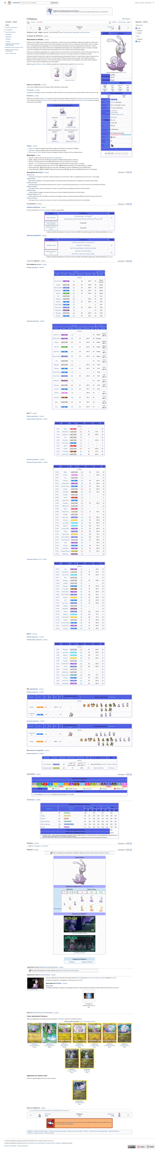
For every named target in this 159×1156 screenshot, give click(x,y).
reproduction (33, 689)
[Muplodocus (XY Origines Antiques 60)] (79, 1090)
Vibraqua (58, 301)
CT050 (57, 500)
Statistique (49, 808)
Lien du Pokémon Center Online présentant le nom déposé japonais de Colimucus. (49, 1110)
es (75, 161)
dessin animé (45, 974)
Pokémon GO (30, 175)
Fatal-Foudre (65, 534)
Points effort (106, 122)
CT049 (57, 497)
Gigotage (58, 299)
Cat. (45, 697)
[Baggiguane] (97, 704)
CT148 (57, 528)
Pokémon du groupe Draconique (57, 1131)
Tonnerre (65, 520)
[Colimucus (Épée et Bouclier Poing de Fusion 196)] (79, 1033)
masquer (15, 21)
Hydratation (115, 112)
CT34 (58, 445)
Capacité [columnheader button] (64, 423)
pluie (89, 98)
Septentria (120, 89)
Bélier (56, 402)
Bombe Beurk (65, 528)
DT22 (57, 663)
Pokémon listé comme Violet (74, 1131)
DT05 (57, 652)
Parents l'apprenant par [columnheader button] (70, 697)
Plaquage (58, 313)
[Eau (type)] (66, 290)
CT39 (58, 448)
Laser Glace (65, 523)
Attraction (65, 440)
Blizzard (65, 525)
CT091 (57, 608)
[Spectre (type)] (66, 310)
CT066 (57, 503)
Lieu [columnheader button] (98, 757)
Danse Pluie (58, 304)
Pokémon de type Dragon (41, 1131)
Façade (65, 448)
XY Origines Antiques (124, 1045)
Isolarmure (104, 89)
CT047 (57, 494)
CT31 (58, 440)
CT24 (58, 434)
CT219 (57, 551)
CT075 (57, 603)
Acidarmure (56, 334)
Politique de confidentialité (10, 1145)
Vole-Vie (58, 293)
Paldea (112, 89)
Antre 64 (86, 219)
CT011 (57, 480)
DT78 (57, 683)
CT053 (57, 591)
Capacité (75, 271)
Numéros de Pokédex (113, 82)
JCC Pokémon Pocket (89, 1021)
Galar (128, 85)
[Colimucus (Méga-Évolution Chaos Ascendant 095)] (49, 1033)
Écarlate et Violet (51, 245)
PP (94, 274)
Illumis (127, 89)
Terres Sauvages (79, 216)
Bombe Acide (58, 281)
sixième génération (85, 32)
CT (30, 413)
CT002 (57, 475)
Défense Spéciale (45, 824)
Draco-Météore (65, 537)
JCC (81, 1021)
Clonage (65, 514)
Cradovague (65, 548)
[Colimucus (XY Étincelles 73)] (87, 1058)
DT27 (57, 672)
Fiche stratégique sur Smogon (39, 846)
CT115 (57, 517)
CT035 (57, 492)
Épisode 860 (49, 985)
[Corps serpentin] (112, 145)
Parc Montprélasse (86, 251)
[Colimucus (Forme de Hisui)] (105, 734)
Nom (57, 274)
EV (117, 835)
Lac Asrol (74, 242)
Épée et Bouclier (51, 217)
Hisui (29, 100)
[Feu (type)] (73, 445)
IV (87, 835)
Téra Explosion (65, 539)
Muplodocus (111, 27)
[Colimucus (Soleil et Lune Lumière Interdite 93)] (94, 1033)
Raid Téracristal (74, 248)
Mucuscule (48, 27)
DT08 (57, 658)
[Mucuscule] (63, 110)
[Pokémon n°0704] (40, 27)
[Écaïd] (106, 709)
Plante (68, 794)
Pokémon (113, 102)
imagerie (92, 853)
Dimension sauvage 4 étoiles (86, 253)
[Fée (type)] (64, 392)
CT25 (58, 437)
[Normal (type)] (66, 284)
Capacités (30, 260)
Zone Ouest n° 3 (82, 242)
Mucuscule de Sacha (93, 977)
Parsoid (52, 1140)
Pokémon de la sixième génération (99, 1131)
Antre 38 (81, 219)
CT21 (58, 429)
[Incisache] (110, 704)
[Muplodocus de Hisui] (71, 137)
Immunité (57, 788)
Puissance (81, 274)
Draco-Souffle (58, 287)
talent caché (120, 114)
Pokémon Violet (31, 190)
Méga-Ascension (64, 1045)
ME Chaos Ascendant (34, 1045)
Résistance (89, 788)
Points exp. (106, 125)
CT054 (57, 594)
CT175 (57, 542)
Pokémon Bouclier (32, 182)
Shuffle (108, 95)
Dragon (75, 32)
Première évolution (49, 1133)
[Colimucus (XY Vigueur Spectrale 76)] (72, 1058)
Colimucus (80, 27)
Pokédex (40, 172)
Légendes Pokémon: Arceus (38, 64)
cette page (110, 232)
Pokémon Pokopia (32, 198)
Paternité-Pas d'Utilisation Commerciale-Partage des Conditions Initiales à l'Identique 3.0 (42, 1143)
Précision (89, 274)
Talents (108, 112)
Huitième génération (33, 207)
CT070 (57, 506)
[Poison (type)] (66, 281)
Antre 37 (75, 219)
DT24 (57, 666)
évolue (101, 977)
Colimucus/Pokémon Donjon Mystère (69, 970)
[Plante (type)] (66, 293)
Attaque (43, 815)
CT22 (58, 431)
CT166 (57, 534)
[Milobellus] (71, 714)
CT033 (57, 580)
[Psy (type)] (73, 429)
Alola (112, 85)
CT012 (57, 572)
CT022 (57, 486)
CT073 (57, 600)
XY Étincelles (60, 1019)
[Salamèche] (84, 704)
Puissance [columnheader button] (88, 423)
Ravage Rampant (65, 551)
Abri (58, 296)
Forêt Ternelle (86, 245)
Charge (58, 284)
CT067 (57, 597)
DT (30, 634)
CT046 (57, 589)
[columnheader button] (58, 274)
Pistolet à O (58, 290)
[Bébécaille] (101, 709)
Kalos (105, 85)
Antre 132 (99, 219)
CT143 (57, 525)
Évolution (30, 96)
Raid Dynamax (68, 219)
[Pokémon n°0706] (119, 27)
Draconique (114, 117)
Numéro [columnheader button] (57, 423)
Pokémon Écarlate (32, 186)
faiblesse (122, 788)
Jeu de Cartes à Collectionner (42, 1012)
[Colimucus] (57, 72)
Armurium (112, 768)
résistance (74, 788)
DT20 (57, 660)
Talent (45, 794)
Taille (108, 105)
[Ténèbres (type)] (114, 784)
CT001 (57, 472)
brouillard (96, 98)
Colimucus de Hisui (79, 64)
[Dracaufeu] (93, 704)
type (71, 32)
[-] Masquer (79, 277)
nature (60, 836)
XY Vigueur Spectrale (72, 1071)
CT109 (57, 620)
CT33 (58, 443)
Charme (56, 392)
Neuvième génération (34, 235)
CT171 (57, 539)
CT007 (57, 477)
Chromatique (30, 90)
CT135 (57, 523)
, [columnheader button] (100, 274)
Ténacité (65, 494)
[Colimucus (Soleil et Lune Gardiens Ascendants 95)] (109, 1033)
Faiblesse (104, 788)
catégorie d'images (104, 853)
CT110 (57, 622)
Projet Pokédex (69, 1122)
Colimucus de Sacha (33, 989)
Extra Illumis (75, 253)
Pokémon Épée (31, 178)
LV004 (80, 980)
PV (41, 813)
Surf (56, 406)
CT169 (57, 537)
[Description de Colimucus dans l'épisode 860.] (89, 996)
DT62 (57, 680)
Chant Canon (65, 454)
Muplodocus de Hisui (82, 100)
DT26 (57, 669)
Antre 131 (92, 219)
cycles (114, 120)
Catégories (30, 1131)
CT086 (57, 511)
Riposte (32, 707)
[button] (5, 2)
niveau (39, 264)
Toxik (65, 542)
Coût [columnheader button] (111, 757)
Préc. (55, 697)
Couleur (107, 137)
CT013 (57, 483)
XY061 (78, 977)
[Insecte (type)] (74, 551)
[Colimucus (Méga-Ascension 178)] (64, 1033)
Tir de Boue (56, 397)
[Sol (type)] (64, 397)
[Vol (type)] (82, 784)
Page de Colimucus (114, 1131)
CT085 (57, 508)
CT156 (57, 531)
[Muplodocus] (55, 137)
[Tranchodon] (114, 704)
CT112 (57, 625)
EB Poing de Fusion (79, 1045)
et (122, 72)
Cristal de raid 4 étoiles (90, 248)
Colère (65, 531)
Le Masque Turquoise (79, 952)
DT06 (57, 655)
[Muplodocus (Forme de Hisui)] (114, 734)
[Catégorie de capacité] (73, 281)
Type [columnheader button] (72, 423)
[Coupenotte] (106, 704)
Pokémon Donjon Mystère (48, 967)
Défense (43, 818)
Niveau (101, 271)
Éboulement (65, 431)
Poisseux (114, 114)
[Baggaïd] (101, 704)
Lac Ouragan (87, 216)
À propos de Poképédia (22, 1145)
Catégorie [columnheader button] (80, 423)
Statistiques (31, 799)
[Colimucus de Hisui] (70, 72)
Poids (108, 108)
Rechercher (54, 2)
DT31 (57, 675)
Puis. (50, 697)
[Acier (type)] (73, 675)
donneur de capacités (36, 750)
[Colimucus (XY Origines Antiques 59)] (124, 1033)
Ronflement (65, 434)
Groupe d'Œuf (106, 117)
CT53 (58, 451)
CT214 (57, 548)
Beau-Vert (78, 251)
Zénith (65, 445)
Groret (114, 977)
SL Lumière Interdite (94, 1045)
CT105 (57, 614)
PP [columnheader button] (102, 423)
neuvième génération (87, 886)
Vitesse (43, 827)
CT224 (57, 554)
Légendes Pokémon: (34, 194)
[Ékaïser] (110, 709)
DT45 (57, 677)
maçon (52, 157)
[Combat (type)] (40, 707)
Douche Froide (65, 486)
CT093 (57, 611)
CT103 (57, 514)
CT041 (57, 586)
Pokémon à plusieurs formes (35, 1133)
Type (108, 99)
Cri (116, 149)
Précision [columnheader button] (96, 423)
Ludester (104, 764)
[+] (111, 217)
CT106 (57, 617)
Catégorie (107, 102)
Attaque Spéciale (45, 821)
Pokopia (124, 95)
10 (131, 172)
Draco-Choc (58, 307)
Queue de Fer (65, 675)
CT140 (57, 628)
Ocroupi (58, 316)
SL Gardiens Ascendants (109, 1045)
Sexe (108, 133)
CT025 (57, 489)
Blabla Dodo (65, 506)
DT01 (57, 649)
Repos (65, 429)
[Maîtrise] (103, 335)
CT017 (57, 577)
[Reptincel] (89, 704)
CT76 (58, 454)
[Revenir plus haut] (30, 1110)
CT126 (57, 520)
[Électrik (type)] (74, 520)
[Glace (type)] (74, 523)
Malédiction (58, 310)
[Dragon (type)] (114, 99)
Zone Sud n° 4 (90, 242)
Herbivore (114, 110)
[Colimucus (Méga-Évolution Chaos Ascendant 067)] (34, 1033)
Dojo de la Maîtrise (98, 768)
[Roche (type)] (73, 431)
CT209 (57, 545)
